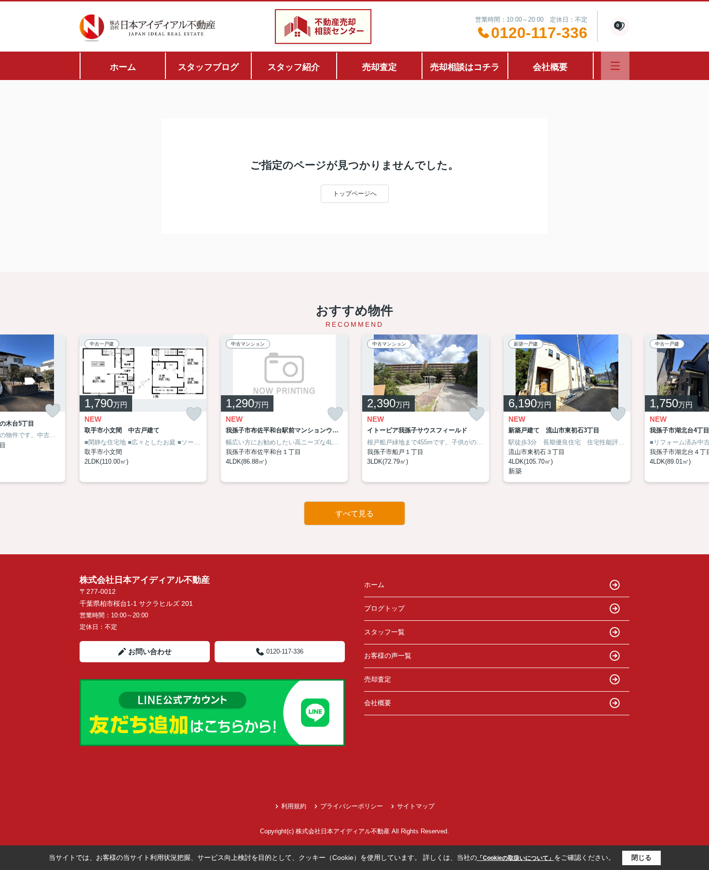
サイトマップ (416, 806)
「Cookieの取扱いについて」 (515, 858)
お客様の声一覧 (387, 655)
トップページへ (355, 193)
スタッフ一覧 (384, 632)
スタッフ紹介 (294, 67)
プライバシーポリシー (351, 806)
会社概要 (550, 67)
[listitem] (143, 408)
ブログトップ (384, 608)
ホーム (123, 67)
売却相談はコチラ (465, 67)
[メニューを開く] (615, 65)
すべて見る (354, 513)
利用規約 (293, 806)
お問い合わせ (150, 651)
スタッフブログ (208, 67)
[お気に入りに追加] (52, 410)
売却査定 (379, 67)
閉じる (641, 857)
